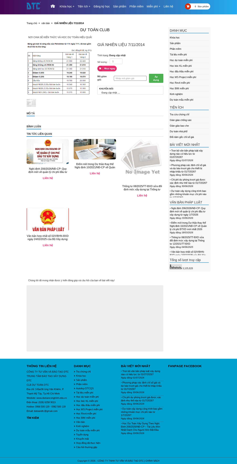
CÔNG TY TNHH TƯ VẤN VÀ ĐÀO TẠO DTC (121, 460)
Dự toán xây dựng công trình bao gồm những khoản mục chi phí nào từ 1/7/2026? (188, 194)
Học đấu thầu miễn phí (181, 71)
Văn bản (80, 422)
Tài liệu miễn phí (178, 54)
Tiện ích (83, 6)
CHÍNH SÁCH (152, 460)
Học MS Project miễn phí (183, 77)
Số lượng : (102, 62)
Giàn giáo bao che (179, 125)
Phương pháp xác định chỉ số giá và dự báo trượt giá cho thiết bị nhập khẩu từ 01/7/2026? (188, 168)
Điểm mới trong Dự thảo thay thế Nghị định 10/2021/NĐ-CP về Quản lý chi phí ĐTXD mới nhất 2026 (188, 226)
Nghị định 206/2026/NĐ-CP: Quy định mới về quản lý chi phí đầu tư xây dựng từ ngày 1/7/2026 (188, 211)
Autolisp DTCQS (85, 388)
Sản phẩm (119, 6)
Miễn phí (152, 6)
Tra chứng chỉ (83, 371)
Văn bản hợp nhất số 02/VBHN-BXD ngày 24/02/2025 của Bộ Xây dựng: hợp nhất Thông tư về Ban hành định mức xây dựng (48, 241)
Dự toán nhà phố (178, 131)
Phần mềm (136, 6)
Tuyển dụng (82, 434)
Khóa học (66, 6)
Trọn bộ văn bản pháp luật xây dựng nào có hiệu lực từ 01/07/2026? (186, 153)
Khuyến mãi (82, 438)
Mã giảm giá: (102, 78)
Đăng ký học (102, 6)
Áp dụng (156, 78)
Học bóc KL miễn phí (181, 65)
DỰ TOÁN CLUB (95, 30)
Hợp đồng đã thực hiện (88, 443)
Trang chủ (32, 23)
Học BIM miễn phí (179, 88)
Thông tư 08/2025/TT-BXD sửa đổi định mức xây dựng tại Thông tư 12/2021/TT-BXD (187, 240)
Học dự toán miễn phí (181, 60)
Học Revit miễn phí (180, 82)
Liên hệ (168, 6)
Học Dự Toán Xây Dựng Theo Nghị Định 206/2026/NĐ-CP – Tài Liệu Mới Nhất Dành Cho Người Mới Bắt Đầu (140, 426)
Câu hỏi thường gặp (86, 447)
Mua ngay (109, 68)
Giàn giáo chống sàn (180, 120)
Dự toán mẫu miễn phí (181, 99)
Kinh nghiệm (176, 94)
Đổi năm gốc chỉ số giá (182, 137)
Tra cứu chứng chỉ (179, 114)
